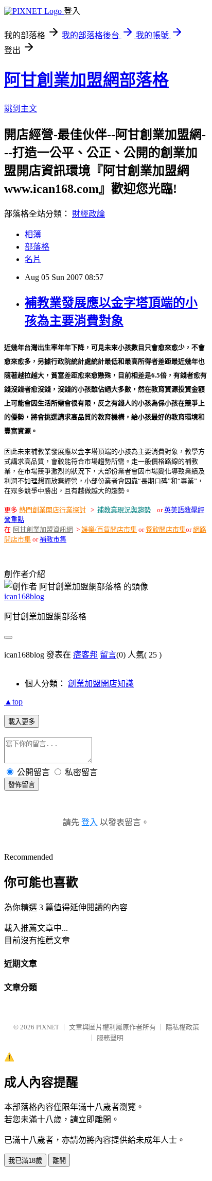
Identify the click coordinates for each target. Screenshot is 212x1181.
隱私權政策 (182, 1027)
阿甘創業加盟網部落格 (86, 80)
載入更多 (21, 722)
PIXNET (47, 1027)
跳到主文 (20, 108)
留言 (108, 654)
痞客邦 (85, 654)
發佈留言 (21, 785)
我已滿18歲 (25, 1160)
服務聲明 (110, 1038)
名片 (33, 259)
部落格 (37, 246)
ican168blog (24, 596)
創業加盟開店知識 (101, 683)
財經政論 (88, 213)
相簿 (33, 234)
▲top (13, 701)
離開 (59, 1160)
